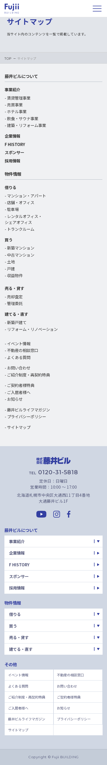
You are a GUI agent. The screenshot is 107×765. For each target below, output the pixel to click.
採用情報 (12, 160)
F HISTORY (15, 144)
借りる (10, 187)
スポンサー (14, 152)
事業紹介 (12, 89)
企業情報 (12, 136)
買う (8, 239)
